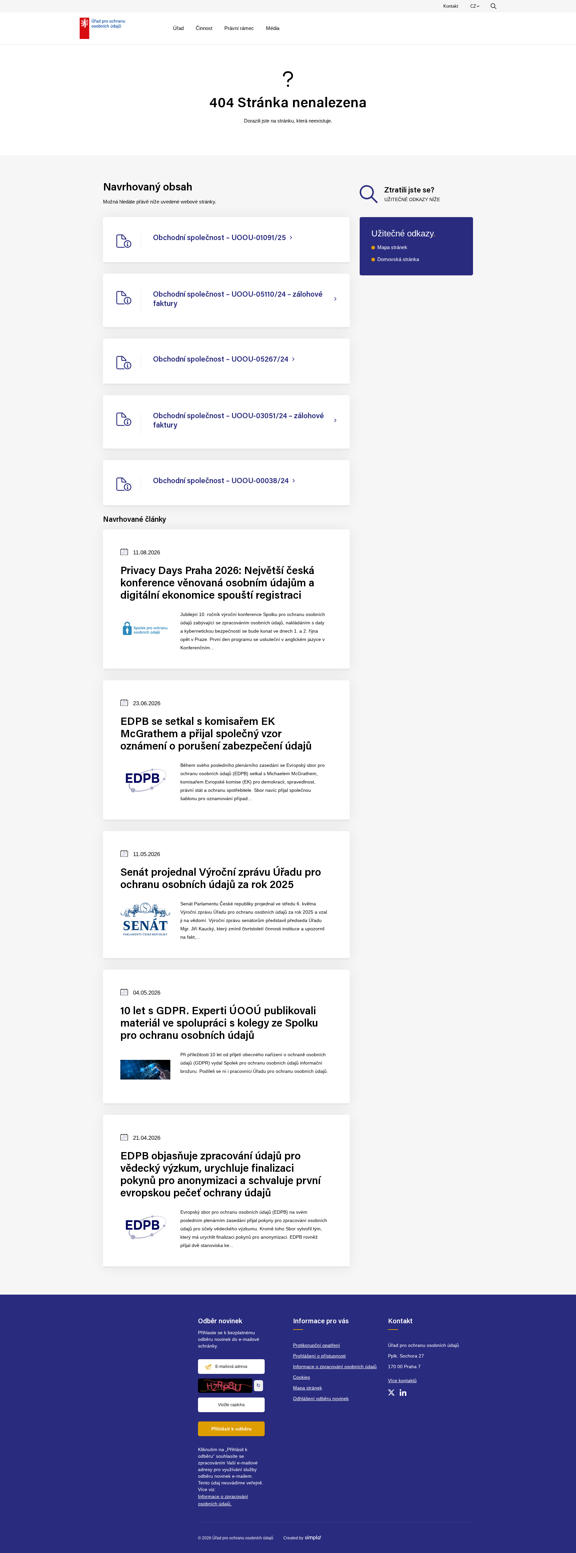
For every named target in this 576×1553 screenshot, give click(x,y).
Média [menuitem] (272, 28)
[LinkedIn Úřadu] (403, 1392)
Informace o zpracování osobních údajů (335, 1366)
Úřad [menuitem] (178, 28)
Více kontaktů (402, 1380)
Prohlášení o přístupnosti (319, 1356)
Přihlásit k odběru (231, 1428)
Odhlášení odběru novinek (321, 1398)
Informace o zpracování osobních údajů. (223, 1500)
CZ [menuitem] (476, 7)
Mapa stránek (392, 247)
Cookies (301, 1377)
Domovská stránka (398, 259)
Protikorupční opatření (316, 1345)
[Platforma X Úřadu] (391, 1393)
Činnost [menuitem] (204, 28)
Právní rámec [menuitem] (239, 28)
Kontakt (450, 6)
